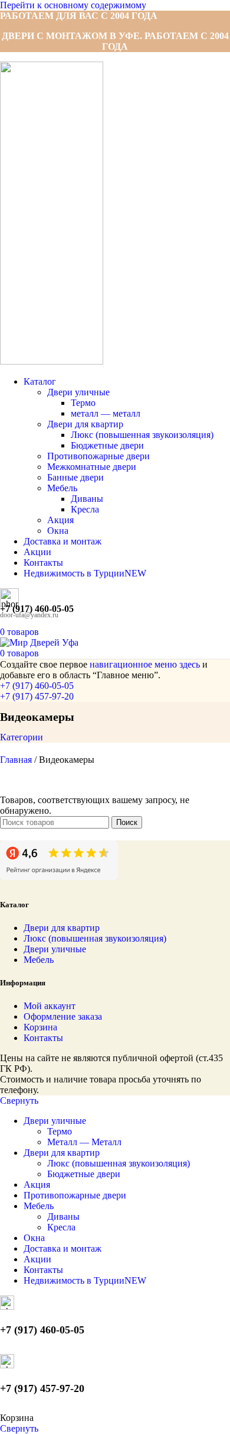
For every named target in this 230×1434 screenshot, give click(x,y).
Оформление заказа (63, 1016)
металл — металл (105, 413)
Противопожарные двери (98, 456)
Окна (57, 531)
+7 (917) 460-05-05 (37, 686)
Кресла (85, 509)
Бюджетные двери (107, 445)
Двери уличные (78, 392)
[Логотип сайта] (51, 361)
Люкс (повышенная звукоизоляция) (142, 435)
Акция (60, 520)
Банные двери (75, 477)
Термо (83, 403)
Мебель (62, 488)
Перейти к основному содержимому (73, 5)
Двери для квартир (85, 424)
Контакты (43, 1038)
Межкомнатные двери (91, 467)
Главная (17, 760)
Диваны (87, 499)
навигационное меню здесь (145, 664)
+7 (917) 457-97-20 (37, 696)
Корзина (40, 1027)
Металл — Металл (84, 1142)
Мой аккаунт (49, 1006)
